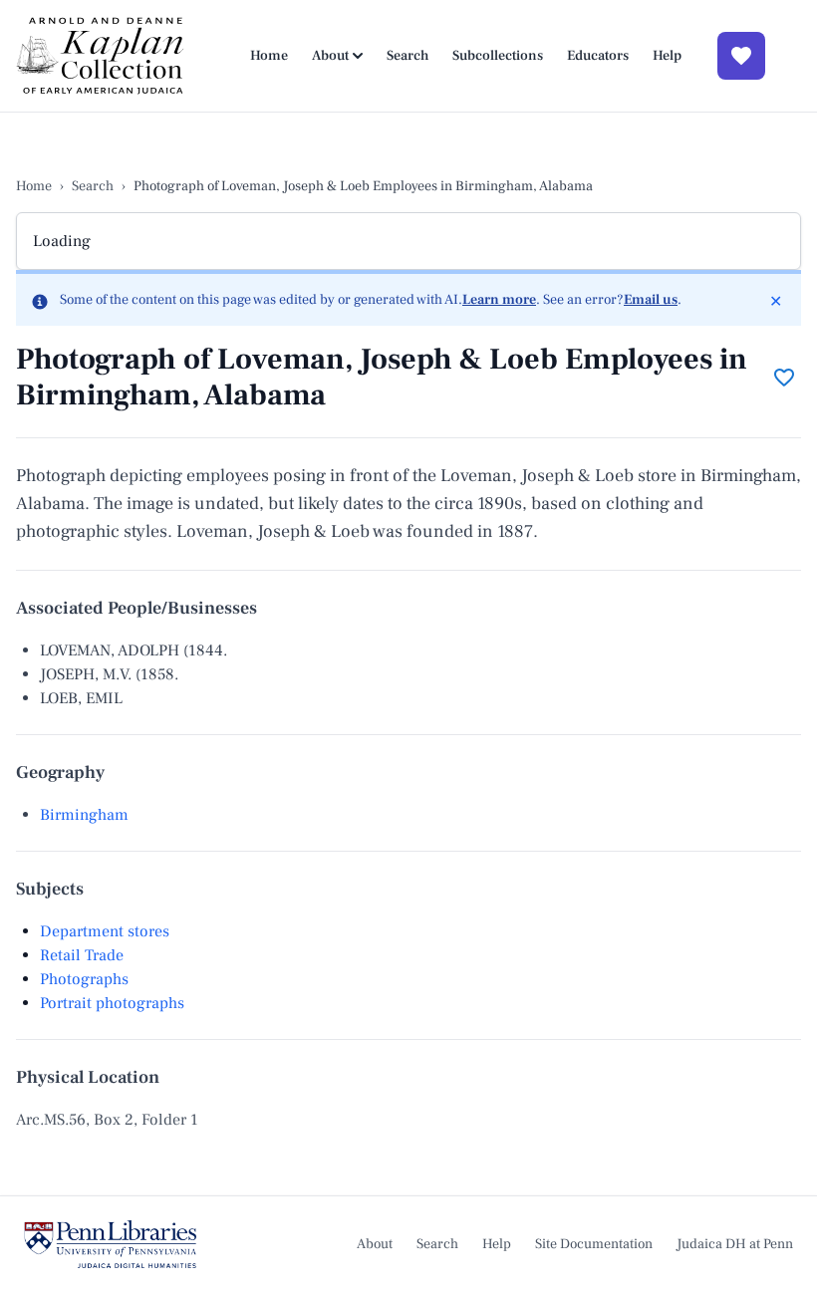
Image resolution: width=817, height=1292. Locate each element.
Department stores (104, 931)
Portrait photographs (112, 1003)
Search (407, 56)
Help (667, 56)
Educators (598, 56)
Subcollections (497, 56)
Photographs (84, 979)
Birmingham (84, 815)
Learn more (499, 300)
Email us (651, 300)
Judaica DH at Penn (735, 1244)
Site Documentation (594, 1244)
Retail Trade (82, 955)
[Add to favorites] (784, 377)
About (330, 56)
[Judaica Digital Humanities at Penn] (110, 1244)
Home (269, 56)
